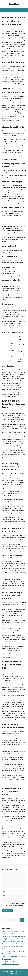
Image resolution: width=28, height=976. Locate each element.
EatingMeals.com (15, 971)
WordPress (9, 973)
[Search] (22, 920)
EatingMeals (14, 4)
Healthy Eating (8, 861)
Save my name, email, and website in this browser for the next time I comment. (14, 904)
